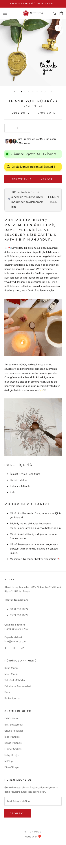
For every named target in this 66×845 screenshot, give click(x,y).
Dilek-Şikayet (11, 767)
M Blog (8, 761)
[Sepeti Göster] (61, 13)
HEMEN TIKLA (53, 199)
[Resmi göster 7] (44, 91)
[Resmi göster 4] (33, 91)
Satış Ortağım (12, 755)
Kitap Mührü (11, 668)
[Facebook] (5, 648)
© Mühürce (33, 831)
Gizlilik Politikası (13, 730)
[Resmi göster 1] (21, 91)
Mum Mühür (11, 674)
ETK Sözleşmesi (13, 724)
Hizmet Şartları (12, 749)
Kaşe (7, 692)
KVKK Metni (11, 718)
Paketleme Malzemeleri (17, 686)
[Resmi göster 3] (29, 91)
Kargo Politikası (13, 743)
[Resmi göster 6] (41, 91)
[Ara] (54, 13)
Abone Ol (17, 813)
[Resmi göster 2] (25, 91)
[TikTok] (22, 648)
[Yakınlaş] (58, 28)
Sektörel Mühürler (14, 680)
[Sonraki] (51, 91)
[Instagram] (14, 648)
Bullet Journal (12, 698)
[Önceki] (14, 91)
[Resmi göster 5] (37, 91)
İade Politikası (12, 737)
